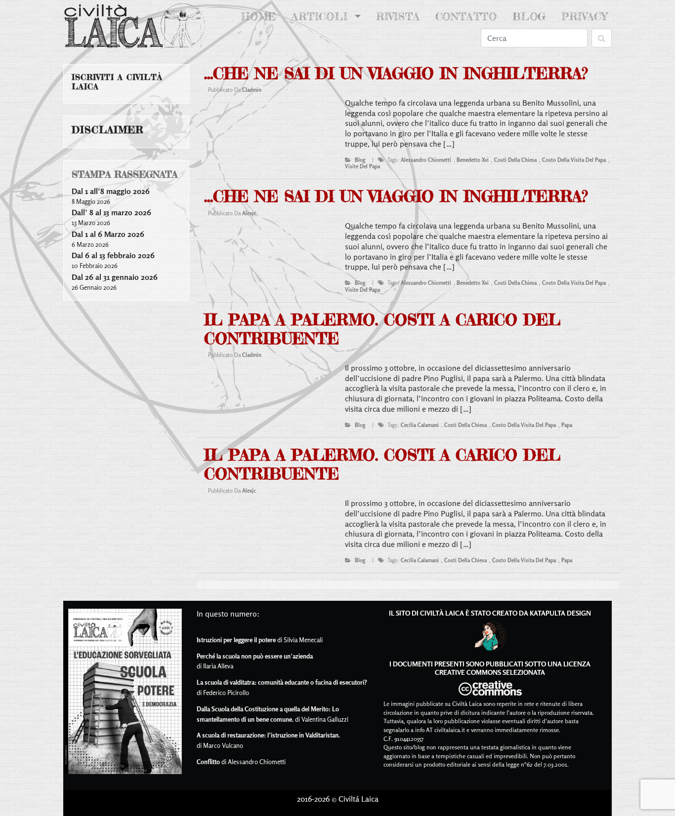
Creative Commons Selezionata (490, 672)
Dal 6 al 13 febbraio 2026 (113, 255)
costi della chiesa (515, 159)
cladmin (251, 89)
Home (260, 16)
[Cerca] (601, 38)
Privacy (584, 16)
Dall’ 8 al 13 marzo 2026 (111, 212)
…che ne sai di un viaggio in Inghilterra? (396, 73)
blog (360, 159)
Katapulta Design (560, 613)
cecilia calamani (420, 425)
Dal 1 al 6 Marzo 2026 (108, 234)
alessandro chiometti (426, 159)
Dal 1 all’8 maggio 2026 (111, 191)
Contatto (466, 16)
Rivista (398, 16)
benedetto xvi (473, 159)
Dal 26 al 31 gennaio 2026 (115, 277)
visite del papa (362, 166)
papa (566, 425)
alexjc (249, 213)
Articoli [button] (322, 16)
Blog (529, 16)
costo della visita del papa (574, 159)
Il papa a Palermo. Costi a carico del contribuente (382, 329)
